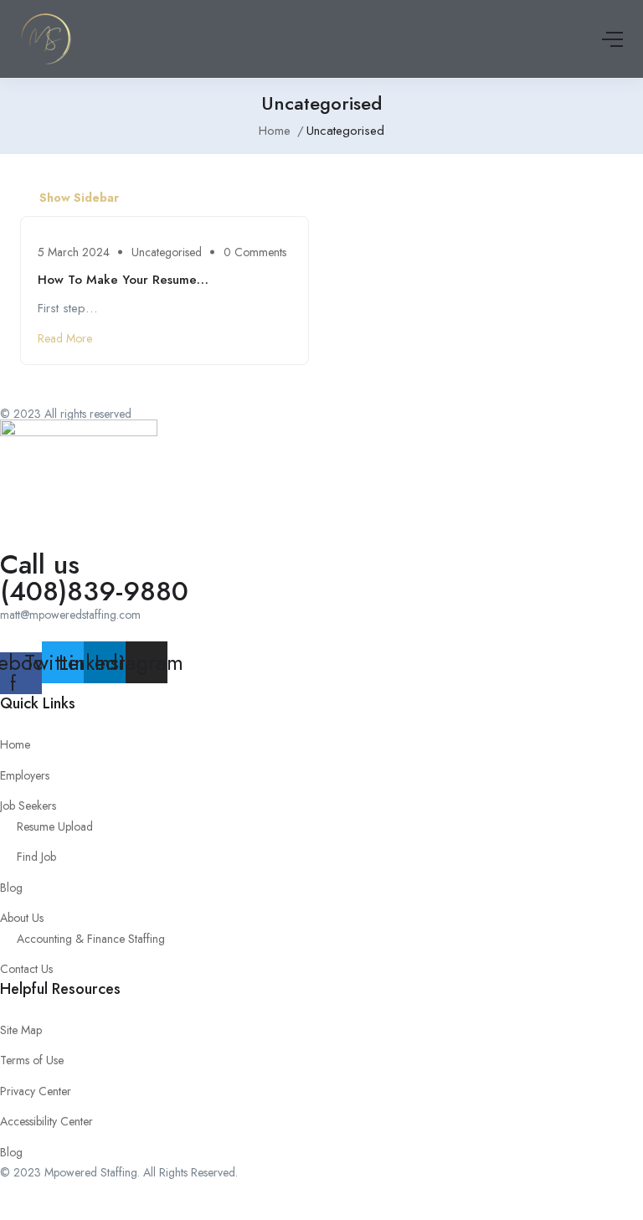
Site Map (21, 1030)
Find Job (36, 856)
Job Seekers (28, 805)
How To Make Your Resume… (123, 279)
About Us (22, 917)
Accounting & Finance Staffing (91, 938)
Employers (24, 775)
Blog (11, 887)
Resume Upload (55, 826)
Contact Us (26, 968)
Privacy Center (35, 1091)
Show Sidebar (77, 197)
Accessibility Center (46, 1121)
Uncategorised (166, 252)
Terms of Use (32, 1060)
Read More (65, 338)
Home (275, 130)
